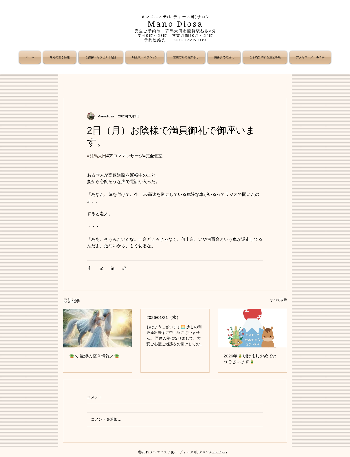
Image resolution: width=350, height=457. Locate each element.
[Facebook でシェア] (89, 268)
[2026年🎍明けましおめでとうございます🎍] (252, 328)
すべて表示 (278, 300)
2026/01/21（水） (163, 317)
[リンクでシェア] (124, 268)
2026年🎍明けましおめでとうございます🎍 (250, 359)
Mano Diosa (176, 23)
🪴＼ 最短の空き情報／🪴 (94, 356)
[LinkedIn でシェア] (112, 268)
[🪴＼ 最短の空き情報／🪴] (97, 328)
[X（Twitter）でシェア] (101, 268)
